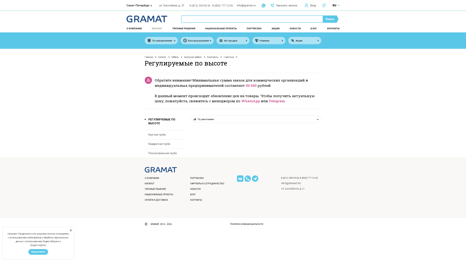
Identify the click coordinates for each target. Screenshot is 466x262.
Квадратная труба (159, 143)
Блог (314, 28)
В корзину (229, 237)
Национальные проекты (221, 28)
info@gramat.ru (246, 5)
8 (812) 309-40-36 (199, 5)
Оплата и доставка (156, 200)
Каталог (157, 28)
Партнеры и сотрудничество (207, 183)
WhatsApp (250, 101)
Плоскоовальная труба (162, 153)
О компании (152, 178)
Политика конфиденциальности (246, 224)
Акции (276, 28)
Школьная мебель (193, 57)
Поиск (330, 19)
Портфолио (254, 28)
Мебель (175, 57)
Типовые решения (183, 28)
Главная (149, 57)
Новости (295, 28)
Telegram (277, 101)
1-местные (229, 57)
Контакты (333, 28)
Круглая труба (157, 134)
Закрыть (246, 237)
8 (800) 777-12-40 (222, 5)
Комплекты (212, 57)
